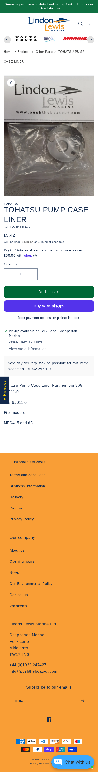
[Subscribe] (82, 700)
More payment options (34, 318)
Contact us (19, 595)
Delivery (17, 497)
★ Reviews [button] (4, 390)
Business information (27, 486)
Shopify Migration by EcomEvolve (49, 764)
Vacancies (18, 606)
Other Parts (44, 51)
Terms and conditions (28, 475)
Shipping (28, 242)
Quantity (10, 264)
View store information (28, 349)
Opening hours (22, 561)
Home (8, 51)
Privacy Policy (22, 519)
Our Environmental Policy (31, 584)
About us (17, 550)
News (14, 573)
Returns (16, 508)
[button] (6, 23)
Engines (23, 51)
